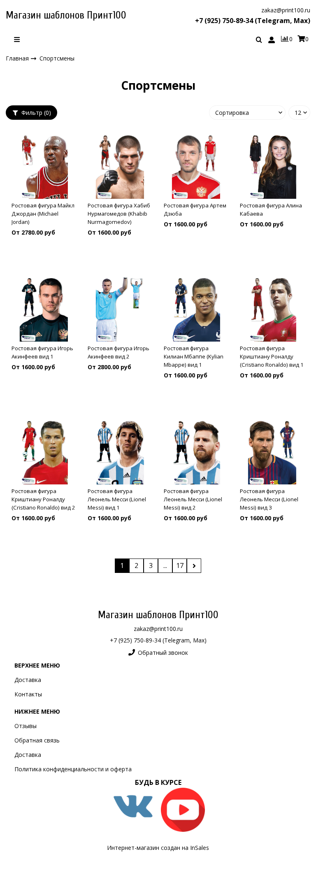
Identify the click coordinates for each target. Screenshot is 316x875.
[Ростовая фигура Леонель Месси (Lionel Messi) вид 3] (272, 452)
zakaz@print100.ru (285, 10)
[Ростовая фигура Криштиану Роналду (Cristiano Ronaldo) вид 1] (272, 309)
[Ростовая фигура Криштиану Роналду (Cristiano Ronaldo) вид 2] (44, 452)
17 (180, 565)
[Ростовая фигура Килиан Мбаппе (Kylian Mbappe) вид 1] (196, 309)
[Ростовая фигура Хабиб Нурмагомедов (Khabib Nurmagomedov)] (120, 166)
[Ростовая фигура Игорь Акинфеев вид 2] (120, 309)
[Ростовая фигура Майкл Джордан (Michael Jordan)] (44, 166)
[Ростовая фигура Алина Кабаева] (272, 166)
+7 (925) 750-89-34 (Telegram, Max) (252, 20)
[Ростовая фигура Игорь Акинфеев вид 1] (44, 309)
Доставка (27, 680)
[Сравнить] (44, 258)
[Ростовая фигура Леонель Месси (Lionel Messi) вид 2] (196, 452)
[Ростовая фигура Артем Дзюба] (196, 166)
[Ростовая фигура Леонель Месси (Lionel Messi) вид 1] (120, 452)
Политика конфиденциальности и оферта (73, 769)
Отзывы (25, 726)
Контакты (28, 694)
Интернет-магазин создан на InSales (158, 848)
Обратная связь (37, 740)
